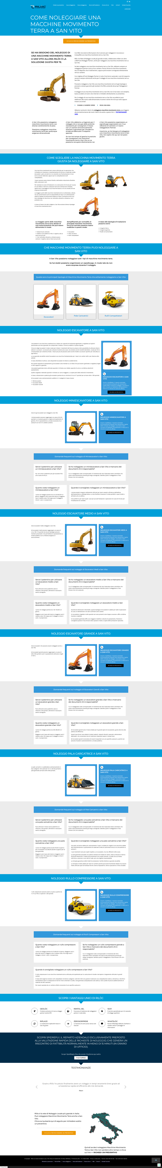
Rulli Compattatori (113, 316)
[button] (37, 1087)
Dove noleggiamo (82, 5)
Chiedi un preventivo (58, 5)
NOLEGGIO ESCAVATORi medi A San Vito (113, 531)
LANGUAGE (127, 9)
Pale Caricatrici (81, 316)
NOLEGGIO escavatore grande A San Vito (114, 651)
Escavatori (49, 317)
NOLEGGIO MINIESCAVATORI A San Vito (113, 418)
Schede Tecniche (126, 5)
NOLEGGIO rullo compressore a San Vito (114, 896)
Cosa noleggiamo (70, 5)
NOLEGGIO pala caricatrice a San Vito (113, 771)
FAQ (112, 5)
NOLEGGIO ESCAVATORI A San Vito (115, 378)
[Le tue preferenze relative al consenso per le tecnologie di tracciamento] (159, 1165)
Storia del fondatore (94, 5)
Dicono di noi (105, 5)
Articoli (118, 5)
